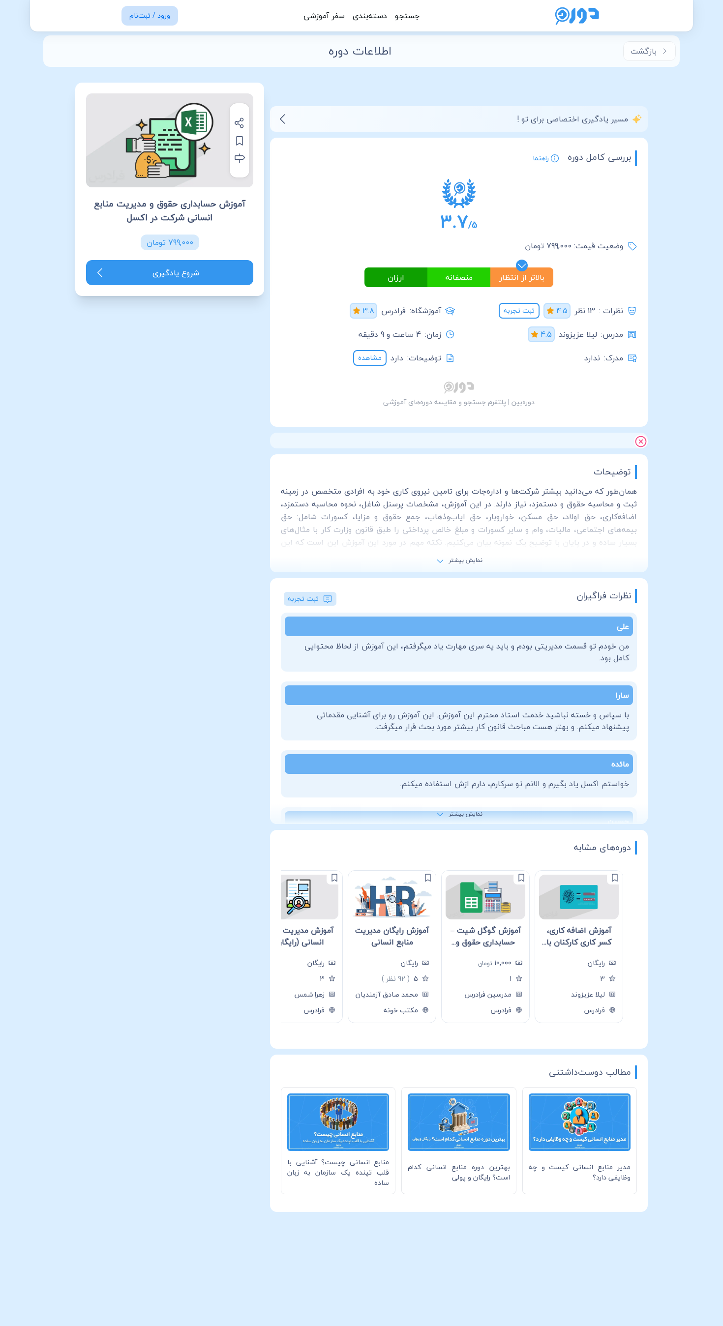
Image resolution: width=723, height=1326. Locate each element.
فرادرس (393, 311)
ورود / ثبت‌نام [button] (149, 15)
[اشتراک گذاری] (239, 123)
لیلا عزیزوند (578, 334)
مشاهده (370, 358)
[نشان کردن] (239, 141)
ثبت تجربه (519, 310)
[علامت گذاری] (615, 877)
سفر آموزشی (324, 16)
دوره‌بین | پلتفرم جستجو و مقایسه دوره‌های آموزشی (459, 402)
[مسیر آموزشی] (239, 158)
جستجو (407, 16)
